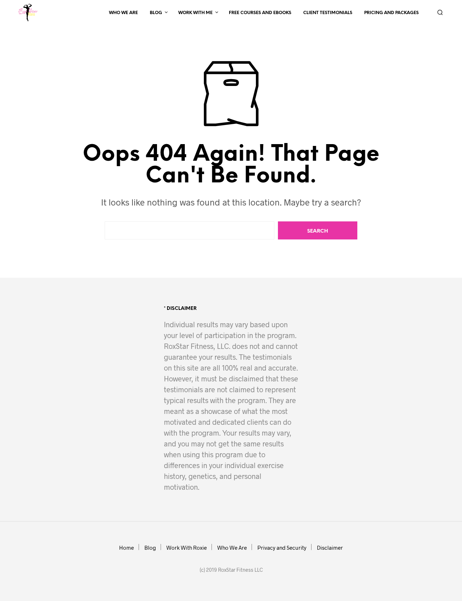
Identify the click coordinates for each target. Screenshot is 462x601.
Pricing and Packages (391, 12)
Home (126, 547)
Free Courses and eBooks (260, 12)
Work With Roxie (186, 547)
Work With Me (195, 12)
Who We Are (123, 12)
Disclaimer (330, 547)
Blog (156, 12)
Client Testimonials (327, 12)
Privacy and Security (281, 547)
